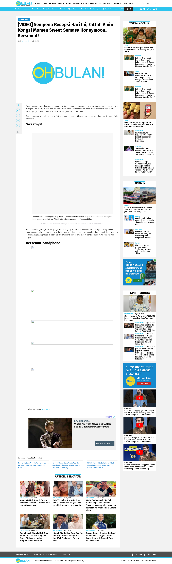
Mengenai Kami (22, 554)
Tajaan (126, 45)
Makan (137, 243)
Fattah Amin (60, 224)
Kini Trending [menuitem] (64, 3)
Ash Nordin (26, 41)
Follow (137, 280)
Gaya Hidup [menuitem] (104, 3)
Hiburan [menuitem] (52, 3)
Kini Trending (24, 498)
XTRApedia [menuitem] (116, 3)
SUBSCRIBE (144, 384)
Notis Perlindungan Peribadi (45, 554)
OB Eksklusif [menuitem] (40, 3)
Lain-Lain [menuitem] (127, 3)
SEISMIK (126, 206)
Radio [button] (65, 554)
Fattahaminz (45, 409)
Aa (18, 132)
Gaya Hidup (138, 229)
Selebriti (138, 56)
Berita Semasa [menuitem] (90, 3)
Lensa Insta (23, 19)
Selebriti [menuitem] (77, 3)
